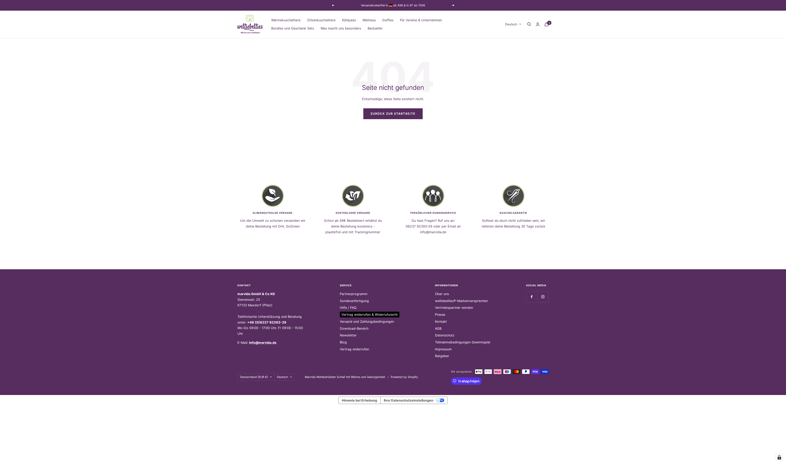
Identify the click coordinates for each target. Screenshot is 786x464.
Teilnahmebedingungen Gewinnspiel (462, 342)
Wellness (369, 20)
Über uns (442, 294)
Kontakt (441, 321)
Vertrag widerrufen (354, 349)
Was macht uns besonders (341, 28)
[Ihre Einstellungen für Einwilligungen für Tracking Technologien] (779, 457)
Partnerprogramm (353, 294)
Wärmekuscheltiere (285, 20)
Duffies (387, 20)
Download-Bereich (354, 328)
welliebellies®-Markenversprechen (461, 301)
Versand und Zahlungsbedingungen (367, 321)
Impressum (443, 349)
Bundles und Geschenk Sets (292, 28)
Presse (440, 314)
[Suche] (529, 24)
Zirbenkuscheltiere (321, 20)
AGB (438, 328)
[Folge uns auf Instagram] (543, 296)
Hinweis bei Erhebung (359, 400)
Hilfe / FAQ (348, 308)
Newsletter (348, 335)
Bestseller (375, 28)
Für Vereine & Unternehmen (421, 20)
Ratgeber (442, 356)
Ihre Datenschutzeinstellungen (408, 400)
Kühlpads (349, 20)
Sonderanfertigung (354, 301)
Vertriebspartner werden (454, 308)
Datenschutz (444, 335)
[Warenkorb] (546, 24)
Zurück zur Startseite (393, 113)
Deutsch (511, 24)
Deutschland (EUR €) (254, 377)
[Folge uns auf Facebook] (531, 296)
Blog (343, 342)
